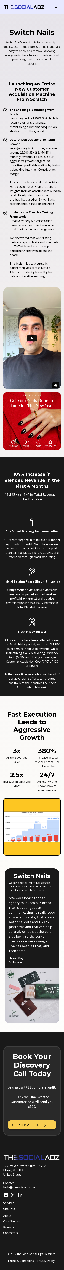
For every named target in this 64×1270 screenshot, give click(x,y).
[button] (56, 7)
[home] (24, 7)
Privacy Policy (46, 1261)
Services (8, 1203)
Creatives (9, 1209)
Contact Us (10, 1233)
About (7, 1216)
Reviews (8, 1227)
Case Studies (11, 1221)
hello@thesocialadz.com (19, 1187)
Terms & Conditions (20, 1261)
